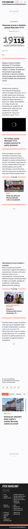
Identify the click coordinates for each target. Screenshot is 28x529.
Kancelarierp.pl (8, 520)
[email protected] (11, 329)
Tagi (24, 394)
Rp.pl (15, 505)
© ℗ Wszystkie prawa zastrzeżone (10, 380)
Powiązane (5, 394)
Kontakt (5, 496)
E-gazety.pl (6, 514)
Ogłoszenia (7, 506)
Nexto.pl (6, 515)
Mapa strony (17, 512)
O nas (5, 494)
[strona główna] (8, 2)
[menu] (25, 2)
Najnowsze (18, 394)
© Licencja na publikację (8, 379)
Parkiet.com (17, 506)
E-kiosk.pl (6, 512)
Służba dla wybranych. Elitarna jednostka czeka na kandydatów (13, 198)
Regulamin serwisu (18, 498)
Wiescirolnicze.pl (18, 508)
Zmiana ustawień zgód (19, 496)
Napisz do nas (7, 498)
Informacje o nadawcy (19, 499)
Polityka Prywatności (19, 494)
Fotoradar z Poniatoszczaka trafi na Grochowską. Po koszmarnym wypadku (14, 311)
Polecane (12, 394)
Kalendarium (17, 514)
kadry (8, 193)
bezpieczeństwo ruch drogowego (12, 306)
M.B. (3, 55)
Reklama (6, 505)
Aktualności (14, 21)
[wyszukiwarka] (21, 2)
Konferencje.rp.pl (18, 510)
